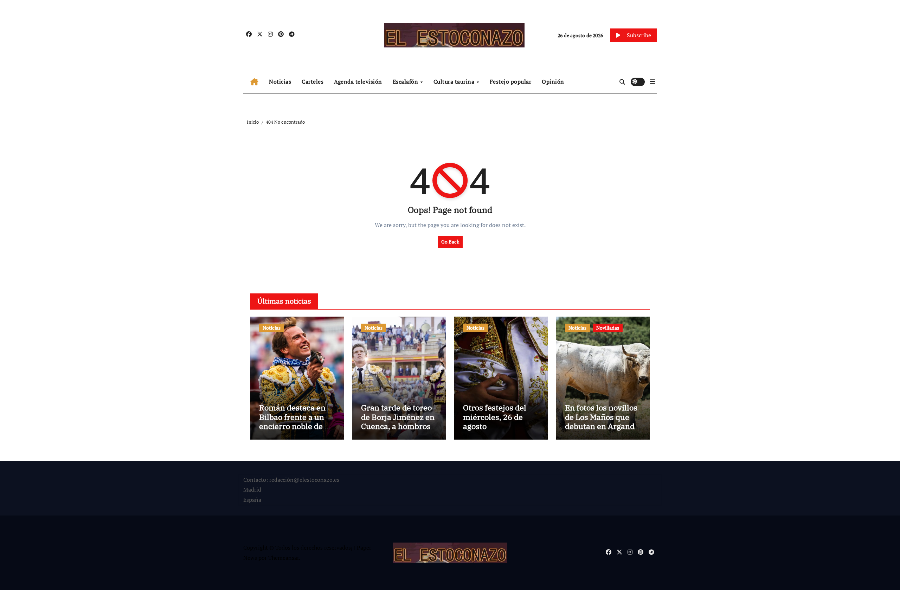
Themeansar (283, 558)
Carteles (312, 81)
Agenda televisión (358, 81)
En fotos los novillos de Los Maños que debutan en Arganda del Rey (602, 421)
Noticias (280, 81)
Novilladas (607, 327)
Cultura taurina (454, 81)
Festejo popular (511, 81)
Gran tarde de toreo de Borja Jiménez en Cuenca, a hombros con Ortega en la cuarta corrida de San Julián (398, 430)
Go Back (450, 241)
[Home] (254, 82)
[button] (652, 81)
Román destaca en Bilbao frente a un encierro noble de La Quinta (296, 421)
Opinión (553, 81)
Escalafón (406, 81)
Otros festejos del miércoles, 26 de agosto (494, 416)
